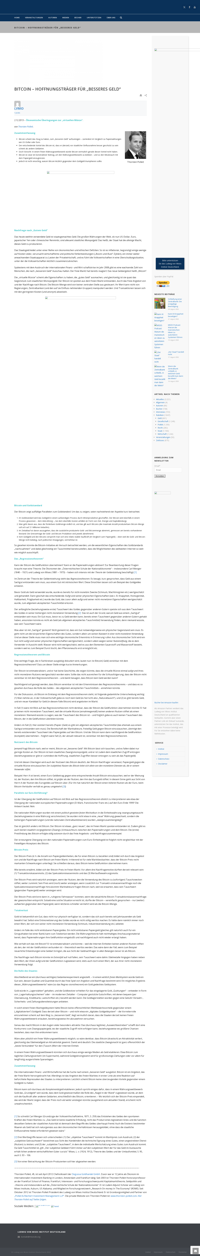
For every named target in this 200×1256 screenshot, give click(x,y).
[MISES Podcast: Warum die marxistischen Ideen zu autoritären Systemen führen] (159, 336)
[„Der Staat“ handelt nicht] (159, 357)
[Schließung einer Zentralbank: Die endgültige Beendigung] (159, 303)
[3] (64, 786)
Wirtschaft (162, 434)
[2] (79, 612)
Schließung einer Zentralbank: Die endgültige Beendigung (175, 303)
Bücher (77, 17)
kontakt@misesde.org (30, 1237)
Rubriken (160, 415)
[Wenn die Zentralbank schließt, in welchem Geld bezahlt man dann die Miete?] (159, 376)
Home (17, 17)
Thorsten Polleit (25, 126)
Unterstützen (94, 17)
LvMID (19, 108)
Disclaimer (162, 763)
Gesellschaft (163, 421)
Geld (160, 418)
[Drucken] (141, 95)
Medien (65, 17)
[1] (135, 572)
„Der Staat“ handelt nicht (176, 353)
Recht (160, 427)
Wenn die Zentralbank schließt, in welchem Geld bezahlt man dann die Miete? (175, 372)
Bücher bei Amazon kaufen (166, 702)
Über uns (111, 17)
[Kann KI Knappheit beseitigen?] (159, 317)
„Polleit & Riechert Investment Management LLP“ (39, 1195)
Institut (161, 749)
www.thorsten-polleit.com (124, 1195)
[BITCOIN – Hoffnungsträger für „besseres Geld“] (80, 62)
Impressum (163, 754)
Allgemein (160, 402)
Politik (160, 424)
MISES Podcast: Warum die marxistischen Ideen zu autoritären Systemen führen (175, 331)
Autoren (52, 17)
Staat (160, 431)
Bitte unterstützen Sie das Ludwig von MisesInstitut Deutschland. (170, 263)
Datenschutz (163, 759)
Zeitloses (160, 440)
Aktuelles (160, 399)
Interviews (160, 412)
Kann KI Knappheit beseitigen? (175, 315)
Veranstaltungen (34, 17)
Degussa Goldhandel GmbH (86, 1174)
